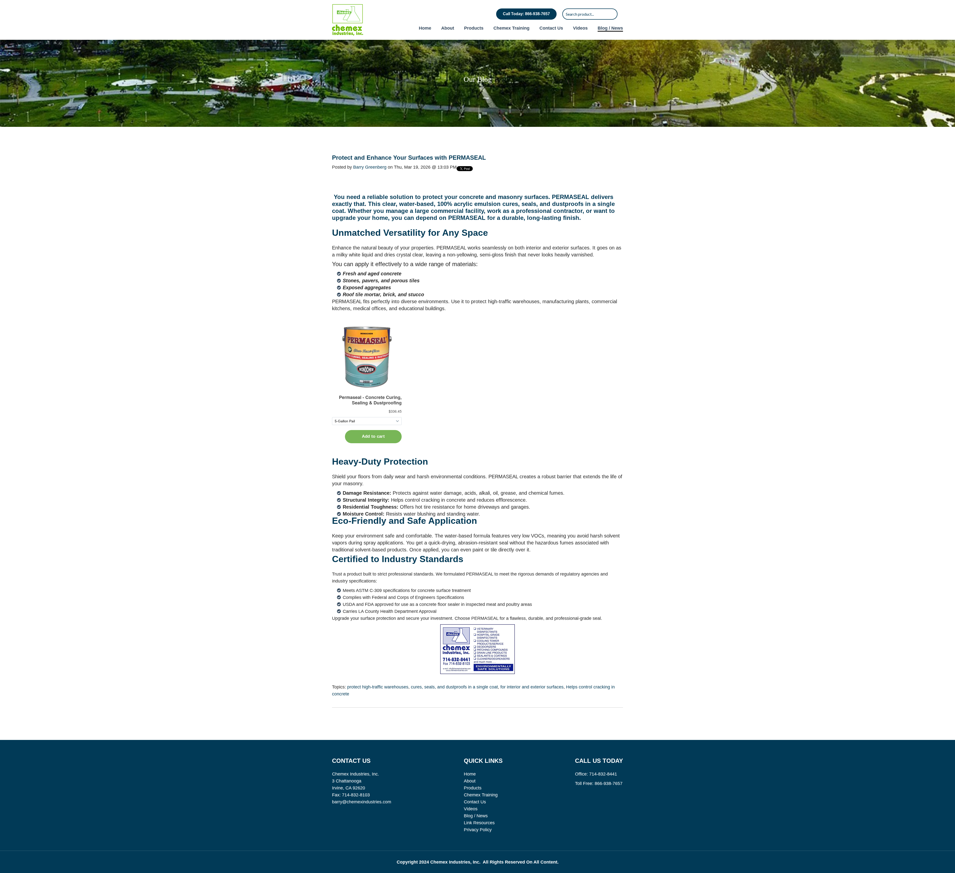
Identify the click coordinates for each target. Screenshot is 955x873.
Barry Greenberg (369, 167)
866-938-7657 (608, 783)
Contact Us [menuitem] (551, 28)
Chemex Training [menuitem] (511, 28)
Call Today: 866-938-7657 (526, 14)
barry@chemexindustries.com (361, 801)
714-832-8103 (356, 794)
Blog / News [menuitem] (610, 28)
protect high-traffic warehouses (377, 686)
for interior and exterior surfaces (532, 686)
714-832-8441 (603, 774)
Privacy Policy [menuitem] (478, 829)
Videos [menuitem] (580, 28)
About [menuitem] (447, 28)
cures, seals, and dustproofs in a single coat (454, 686)
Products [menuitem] (473, 28)
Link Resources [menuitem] (479, 822)
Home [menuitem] (425, 28)
